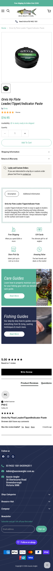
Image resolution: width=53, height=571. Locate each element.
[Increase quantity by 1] (25, 133)
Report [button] (27, 427)
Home (3, 28)
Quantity (4, 127)
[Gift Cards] (39, 234)
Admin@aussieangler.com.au (20, 471)
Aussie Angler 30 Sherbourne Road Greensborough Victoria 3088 (16, 481)
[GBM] (13, 456)
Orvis (6, 108)
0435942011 (26, 465)
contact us (27, 174)
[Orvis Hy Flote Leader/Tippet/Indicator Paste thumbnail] (5, 88)
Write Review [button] (26, 372)
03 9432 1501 (33, 21)
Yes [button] (22, 427)
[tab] (29, 384)
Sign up (41, 529)
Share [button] (33, 427)
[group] (26, 360)
